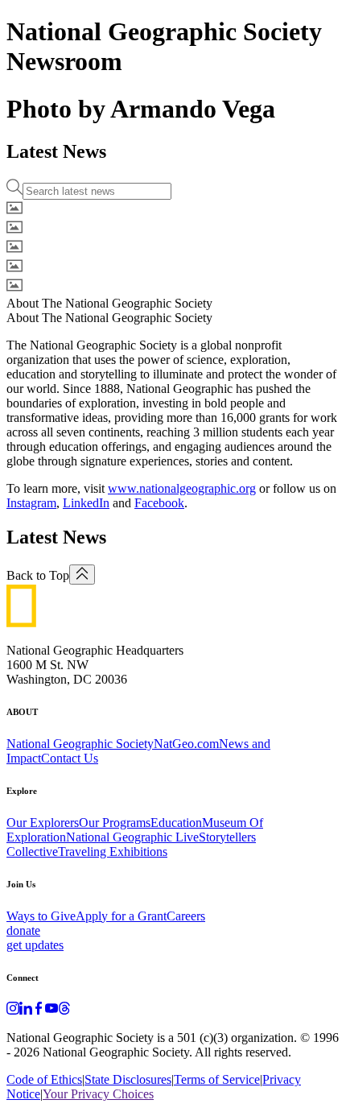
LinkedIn (86, 503)
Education (176, 822)
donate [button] (23, 930)
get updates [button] (35, 945)
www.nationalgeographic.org (182, 488)
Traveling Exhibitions (112, 851)
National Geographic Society (80, 743)
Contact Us (69, 758)
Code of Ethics (44, 1079)
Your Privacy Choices (98, 1094)
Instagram (31, 503)
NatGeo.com (186, 743)
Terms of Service (217, 1079)
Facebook (159, 503)
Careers (186, 916)
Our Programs (114, 822)
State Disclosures (127, 1079)
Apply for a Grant (121, 916)
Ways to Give (41, 916)
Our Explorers (42, 822)
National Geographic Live (132, 837)
